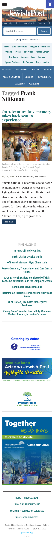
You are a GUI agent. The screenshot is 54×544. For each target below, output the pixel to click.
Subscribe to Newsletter (27, 517)
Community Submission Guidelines (27, 510)
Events (18, 51)
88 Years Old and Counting (27, 250)
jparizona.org (27, 532)
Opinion (8, 51)
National (34, 83)
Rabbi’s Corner (42, 51)
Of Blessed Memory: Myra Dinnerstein (27, 262)
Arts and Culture (19, 46)
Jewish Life (44, 76)
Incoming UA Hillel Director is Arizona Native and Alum (27, 294)
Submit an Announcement (27, 504)
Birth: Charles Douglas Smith (27, 256)
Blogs (38, 61)
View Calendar (31, 497)
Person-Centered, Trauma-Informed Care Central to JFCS (27, 270)
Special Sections (12, 61)
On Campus (27, 61)
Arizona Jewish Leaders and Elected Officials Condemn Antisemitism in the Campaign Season (27, 279)
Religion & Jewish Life (40, 46)
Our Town (13, 56)
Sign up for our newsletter (26, 39)
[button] (50, 4)
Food (33, 56)
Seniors (41, 56)
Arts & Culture (11, 76)
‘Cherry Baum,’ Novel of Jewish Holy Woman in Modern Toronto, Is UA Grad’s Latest (27, 313)
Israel (36, 69)
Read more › (9, 222)
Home (18, 497)
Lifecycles (28, 51)
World (48, 69)
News (6, 46)
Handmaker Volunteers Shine (27, 287)
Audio (46, 61)
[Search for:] (19, 31)
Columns (24, 56)
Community (21, 69)
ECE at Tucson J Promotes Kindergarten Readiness (27, 303)
